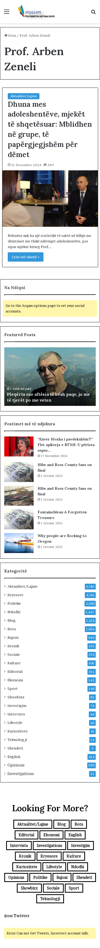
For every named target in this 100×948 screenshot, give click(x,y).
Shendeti (15, 748)
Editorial (14, 671)
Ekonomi (15, 680)
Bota (11, 629)
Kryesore (15, 595)
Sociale (13, 654)
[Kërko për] (93, 13)
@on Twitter (17, 915)
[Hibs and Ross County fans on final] (19, 472)
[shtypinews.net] (34, 11)
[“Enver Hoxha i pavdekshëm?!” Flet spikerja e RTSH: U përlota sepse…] (19, 446)
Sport (12, 688)
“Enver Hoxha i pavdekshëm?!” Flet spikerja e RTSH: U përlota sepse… (66, 445)
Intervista (16, 714)
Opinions (16, 765)
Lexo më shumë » (25, 257)
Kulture (14, 663)
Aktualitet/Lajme (23, 96)
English (13, 757)
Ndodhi (13, 612)
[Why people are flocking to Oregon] (19, 543)
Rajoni (12, 637)
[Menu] (6, 13)
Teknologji (17, 739)
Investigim (16, 705)
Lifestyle (14, 722)
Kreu (11, 35)
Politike (14, 603)
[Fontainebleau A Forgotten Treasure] (19, 519)
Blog (11, 620)
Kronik (13, 646)
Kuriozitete (17, 731)
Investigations (20, 773)
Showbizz (16, 697)
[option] (50, 376)
